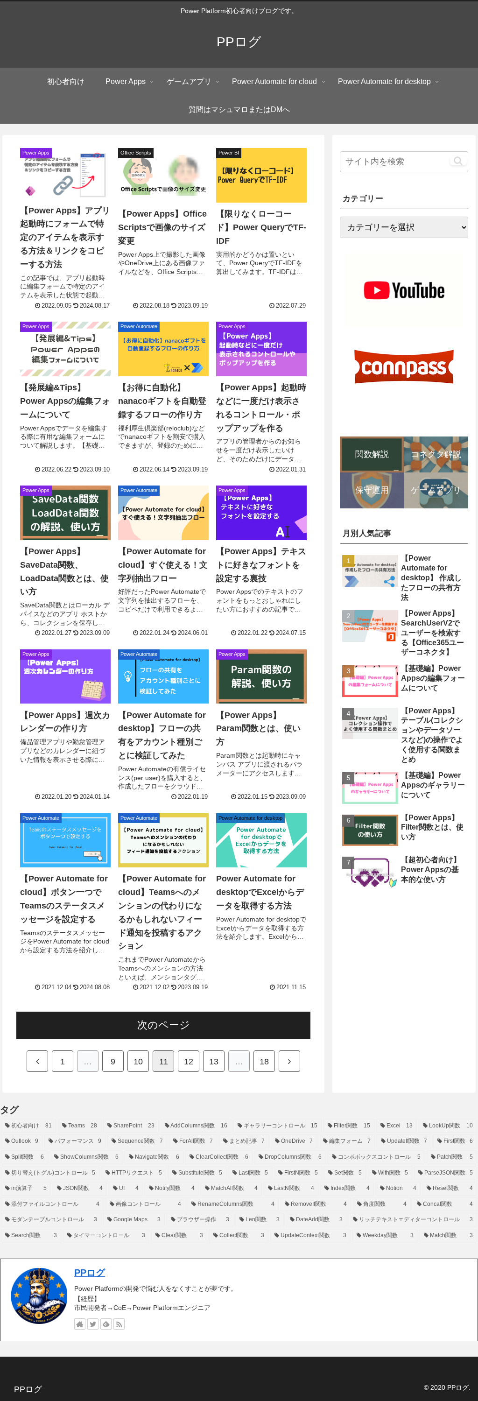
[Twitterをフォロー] (92, 1324)
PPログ (89, 1272)
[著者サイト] (79, 1324)
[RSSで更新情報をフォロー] (119, 1324)
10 (138, 1061)
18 (264, 1061)
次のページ (163, 1025)
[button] (458, 160)
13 (213, 1061)
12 (188, 1061)
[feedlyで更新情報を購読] (106, 1324)
